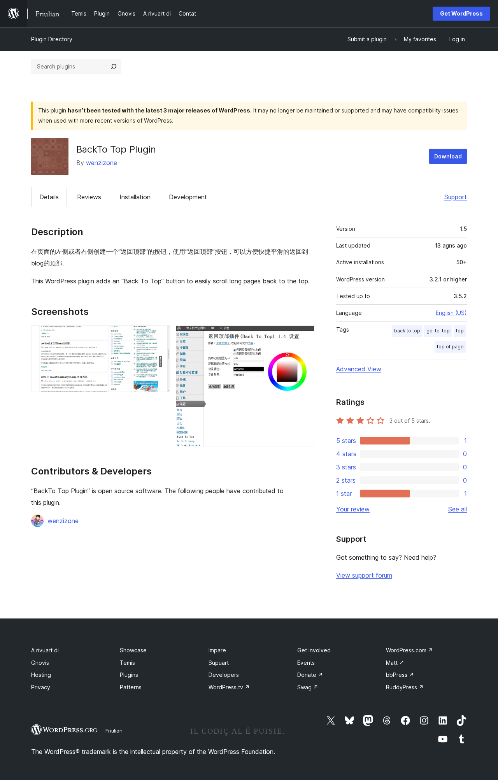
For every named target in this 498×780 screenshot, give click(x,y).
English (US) (451, 312)
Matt (395, 662)
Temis (127, 662)
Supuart (219, 662)
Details (49, 197)
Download (448, 156)
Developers (224, 674)
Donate (310, 674)
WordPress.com (409, 650)
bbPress (400, 674)
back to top (407, 331)
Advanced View (358, 369)
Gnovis (40, 662)
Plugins (129, 674)
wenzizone (101, 163)
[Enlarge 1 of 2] (159, 336)
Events (306, 662)
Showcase (133, 650)
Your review (353, 509)
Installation (135, 197)
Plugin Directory (51, 39)
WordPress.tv (229, 687)
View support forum (364, 575)
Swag (307, 687)
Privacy (40, 687)
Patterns (131, 687)
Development (188, 197)
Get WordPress (461, 13)
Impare (217, 650)
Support (455, 197)
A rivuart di (45, 650)
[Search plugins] (113, 66)
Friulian (114, 730)
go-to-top (438, 331)
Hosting (41, 674)
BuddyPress (405, 687)
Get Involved (314, 650)
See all (457, 509)
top (460, 331)
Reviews (89, 197)
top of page (450, 347)
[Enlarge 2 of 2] (304, 336)
